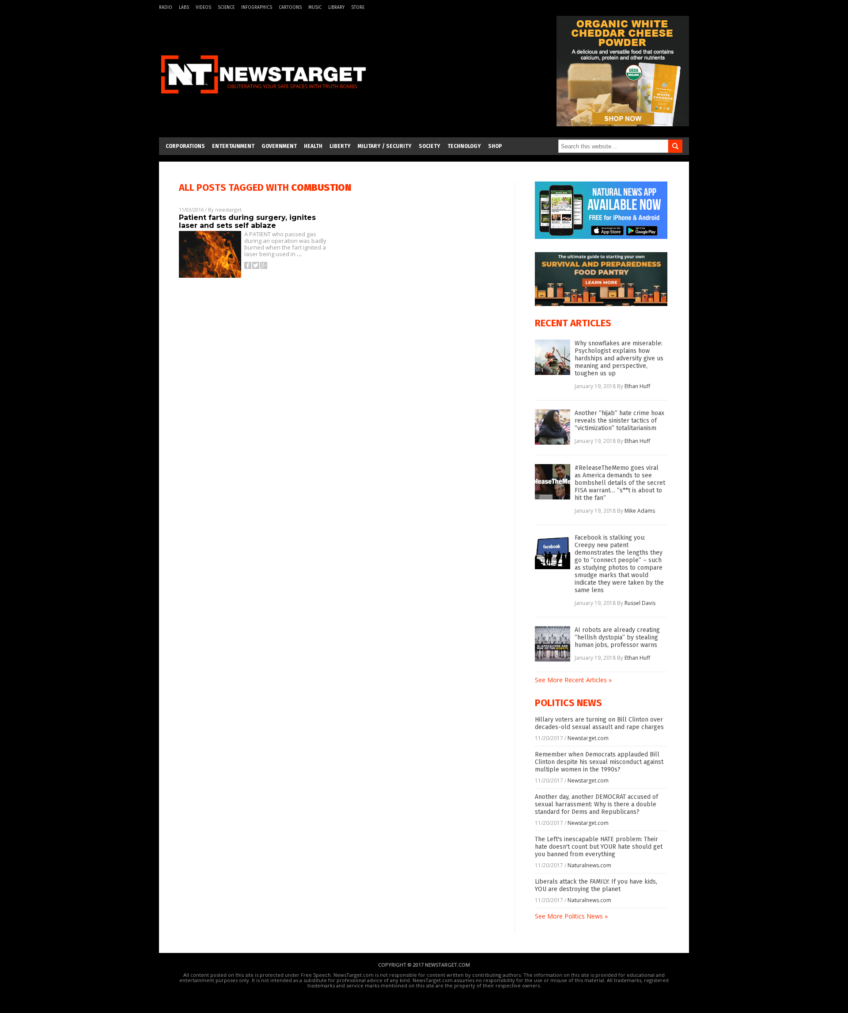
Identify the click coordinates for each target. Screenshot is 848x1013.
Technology (464, 146)
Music (315, 7)
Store (357, 7)
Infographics (256, 7)
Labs (184, 7)
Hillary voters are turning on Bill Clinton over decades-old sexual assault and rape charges (599, 723)
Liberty (340, 146)
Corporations (185, 146)
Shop (495, 146)
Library (336, 7)
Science (226, 7)
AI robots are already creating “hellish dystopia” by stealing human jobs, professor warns (617, 637)
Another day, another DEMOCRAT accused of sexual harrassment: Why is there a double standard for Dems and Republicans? (596, 804)
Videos (203, 7)
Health (313, 146)
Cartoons (290, 7)
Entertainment (233, 146)
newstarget (228, 209)
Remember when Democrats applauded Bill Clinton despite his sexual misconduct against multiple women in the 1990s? (599, 762)
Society (429, 146)
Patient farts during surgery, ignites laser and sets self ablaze (247, 221)
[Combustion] (263, 98)
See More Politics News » (571, 916)
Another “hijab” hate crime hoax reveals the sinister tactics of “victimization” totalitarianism (619, 420)
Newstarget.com (588, 738)
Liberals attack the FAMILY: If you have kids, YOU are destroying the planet (596, 885)
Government (279, 146)
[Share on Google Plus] (263, 265)
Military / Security (385, 146)
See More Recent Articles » (573, 680)
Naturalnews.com (589, 865)
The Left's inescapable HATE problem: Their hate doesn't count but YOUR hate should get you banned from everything (598, 846)
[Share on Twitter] (255, 265)
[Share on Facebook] (247, 265)
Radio (165, 7)
